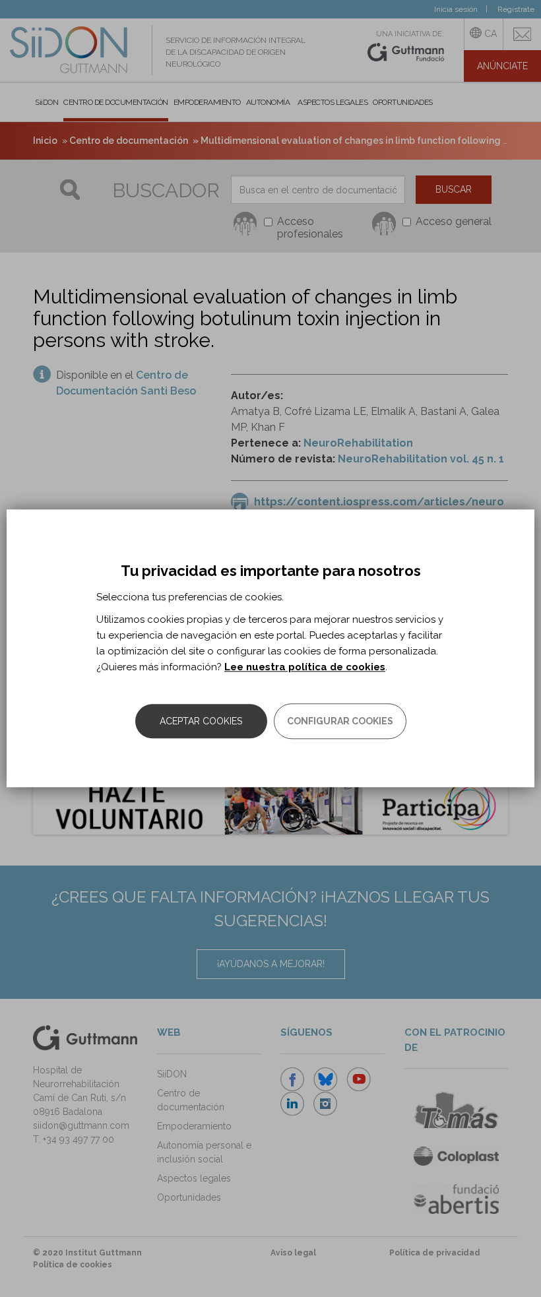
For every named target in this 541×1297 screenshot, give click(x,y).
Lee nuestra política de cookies (304, 668)
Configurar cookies (340, 721)
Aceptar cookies (201, 721)
